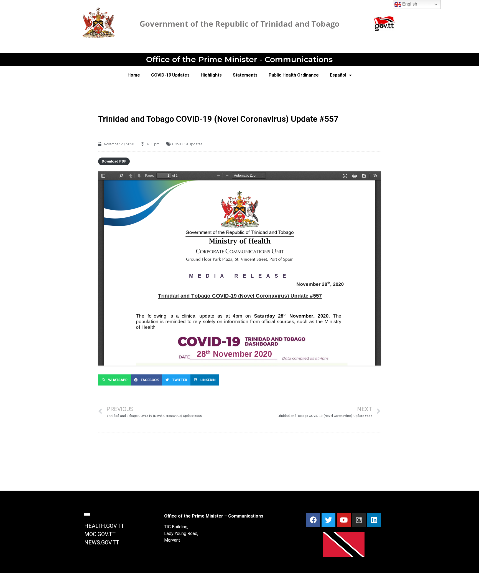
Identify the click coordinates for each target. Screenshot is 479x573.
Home (134, 75)
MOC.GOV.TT (100, 534)
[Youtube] (344, 520)
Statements (245, 75)
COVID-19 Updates (170, 75)
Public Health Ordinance (294, 75)
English (409, 4)
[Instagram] (359, 520)
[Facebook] (313, 520)
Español (338, 75)
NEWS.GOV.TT (101, 542)
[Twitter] (328, 520)
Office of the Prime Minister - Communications (239, 59)
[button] (114, 380)
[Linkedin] (374, 520)
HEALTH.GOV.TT (104, 526)
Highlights (211, 75)
